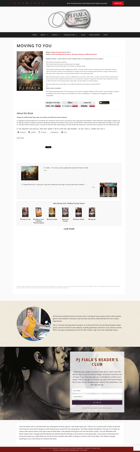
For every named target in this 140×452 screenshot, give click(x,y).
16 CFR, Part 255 (29, 287)
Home (34, 35)
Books (54, 35)
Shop (106, 35)
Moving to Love (25, 219)
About (43, 35)
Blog (83, 35)
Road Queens (94, 35)
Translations (69, 35)
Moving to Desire (78, 219)
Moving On (92, 219)
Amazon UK (87, 102)
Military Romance (91, 54)
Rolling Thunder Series (58, 52)
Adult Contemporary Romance (61, 54)
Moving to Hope (52, 219)
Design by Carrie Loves (92, 448)
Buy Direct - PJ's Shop (53, 102)
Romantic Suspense (78, 54)
